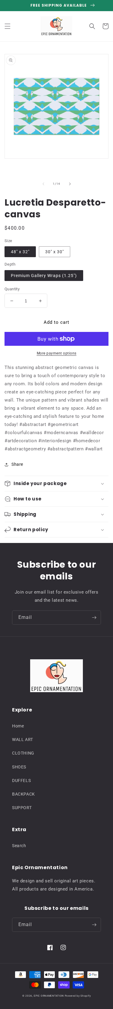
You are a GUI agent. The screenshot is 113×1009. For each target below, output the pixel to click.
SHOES (19, 767)
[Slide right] (70, 184)
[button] (7, 26)
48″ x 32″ (20, 251)
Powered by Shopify (78, 995)
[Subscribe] (94, 617)
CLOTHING (23, 753)
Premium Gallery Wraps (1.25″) (44, 275)
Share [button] (17, 464)
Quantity (12, 289)
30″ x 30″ (54, 251)
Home (18, 726)
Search (19, 845)
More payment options (57, 353)
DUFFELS (21, 780)
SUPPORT (22, 807)
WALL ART (22, 739)
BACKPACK (23, 794)
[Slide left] (43, 184)
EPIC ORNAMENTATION (49, 995)
